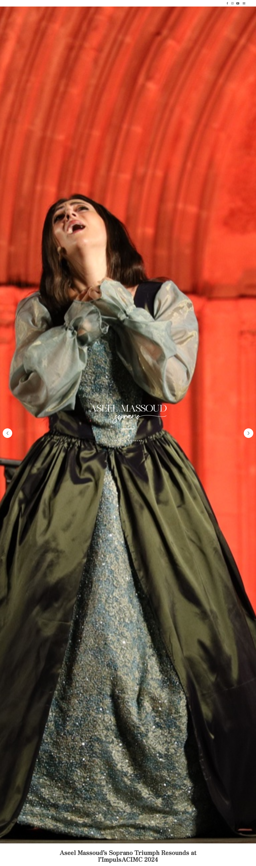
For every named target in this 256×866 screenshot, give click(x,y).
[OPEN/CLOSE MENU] (244, 3)
